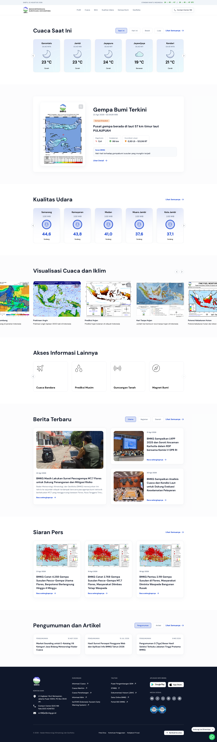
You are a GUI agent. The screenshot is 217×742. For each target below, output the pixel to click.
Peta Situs (102, 733)
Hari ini (135, 30)
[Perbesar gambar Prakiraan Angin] (25, 285)
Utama (130, 419)
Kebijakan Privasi (133, 733)
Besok (147, 30)
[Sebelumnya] (33, 56)
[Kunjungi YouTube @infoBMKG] (152, 698)
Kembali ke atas (175, 733)
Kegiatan (144, 419)
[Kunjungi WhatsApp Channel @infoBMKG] (180, 698)
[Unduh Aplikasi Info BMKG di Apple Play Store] (176, 684)
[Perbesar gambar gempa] (81, 106)
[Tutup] (212, 729)
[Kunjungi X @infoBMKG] (163, 698)
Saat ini (121, 30)
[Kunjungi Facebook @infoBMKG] (157, 698)
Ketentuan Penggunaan (116, 733)
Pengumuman (143, 625)
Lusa (159, 30)
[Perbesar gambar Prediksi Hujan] (77, 285)
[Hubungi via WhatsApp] (212, 737)
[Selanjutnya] (184, 56)
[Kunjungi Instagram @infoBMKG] (169, 698)
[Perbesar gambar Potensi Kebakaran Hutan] (180, 285)
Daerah (158, 419)
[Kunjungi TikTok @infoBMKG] (174, 698)
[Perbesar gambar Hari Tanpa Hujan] (128, 285)
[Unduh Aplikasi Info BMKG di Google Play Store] (158, 684)
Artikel (158, 625)
